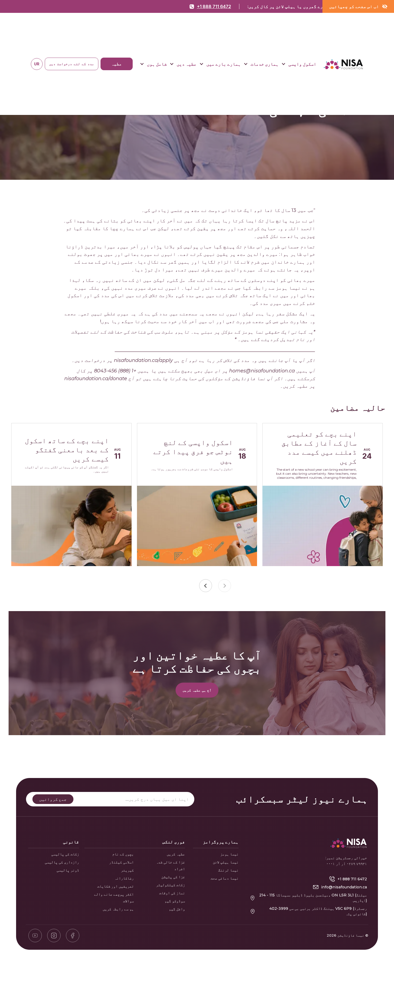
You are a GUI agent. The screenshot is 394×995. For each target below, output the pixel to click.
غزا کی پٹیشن (173, 876)
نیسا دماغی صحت (225, 878)
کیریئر (127, 870)
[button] (298, 64)
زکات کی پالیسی (65, 854)
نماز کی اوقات (172, 893)
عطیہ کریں (176, 854)
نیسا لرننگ (228, 870)
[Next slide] (205, 585)
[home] (343, 64)
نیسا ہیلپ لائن (226, 862)
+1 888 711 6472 (214, 6)
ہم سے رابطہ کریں (118, 909)
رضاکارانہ (124, 878)
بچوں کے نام (123, 854)
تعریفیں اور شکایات (115, 886)
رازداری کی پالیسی (62, 862)
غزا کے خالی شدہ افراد (170, 865)
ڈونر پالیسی (68, 870)
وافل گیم (177, 909)
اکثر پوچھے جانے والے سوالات (114, 897)
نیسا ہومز (229, 854)
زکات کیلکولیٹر (170, 884)
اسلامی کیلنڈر (121, 862)
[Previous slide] (224, 585)
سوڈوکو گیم (175, 901)
